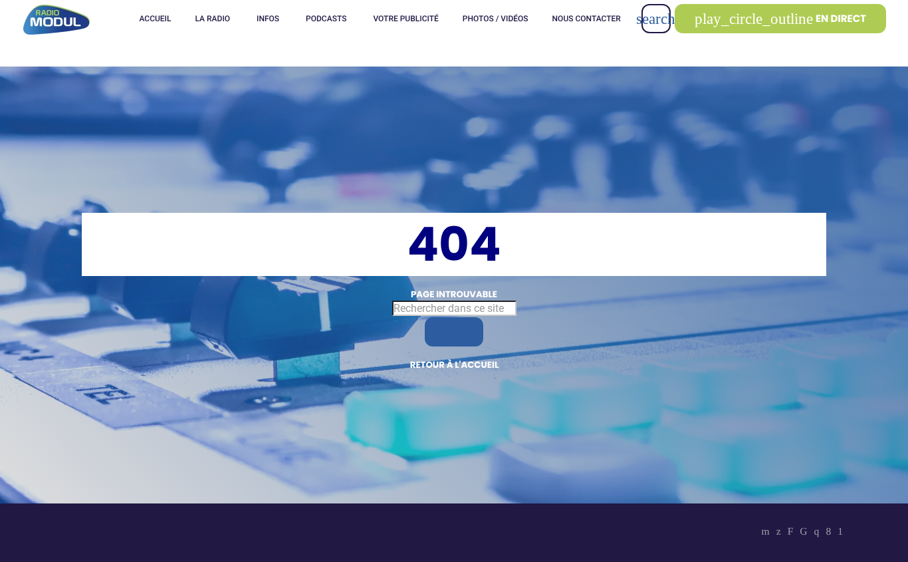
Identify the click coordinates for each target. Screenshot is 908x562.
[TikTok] (803, 532)
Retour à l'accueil (454, 364)
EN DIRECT (780, 19)
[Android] (840, 532)
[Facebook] (828, 532)
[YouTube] (766, 532)
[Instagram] (817, 532)
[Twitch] (791, 532)
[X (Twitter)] (778, 532)
